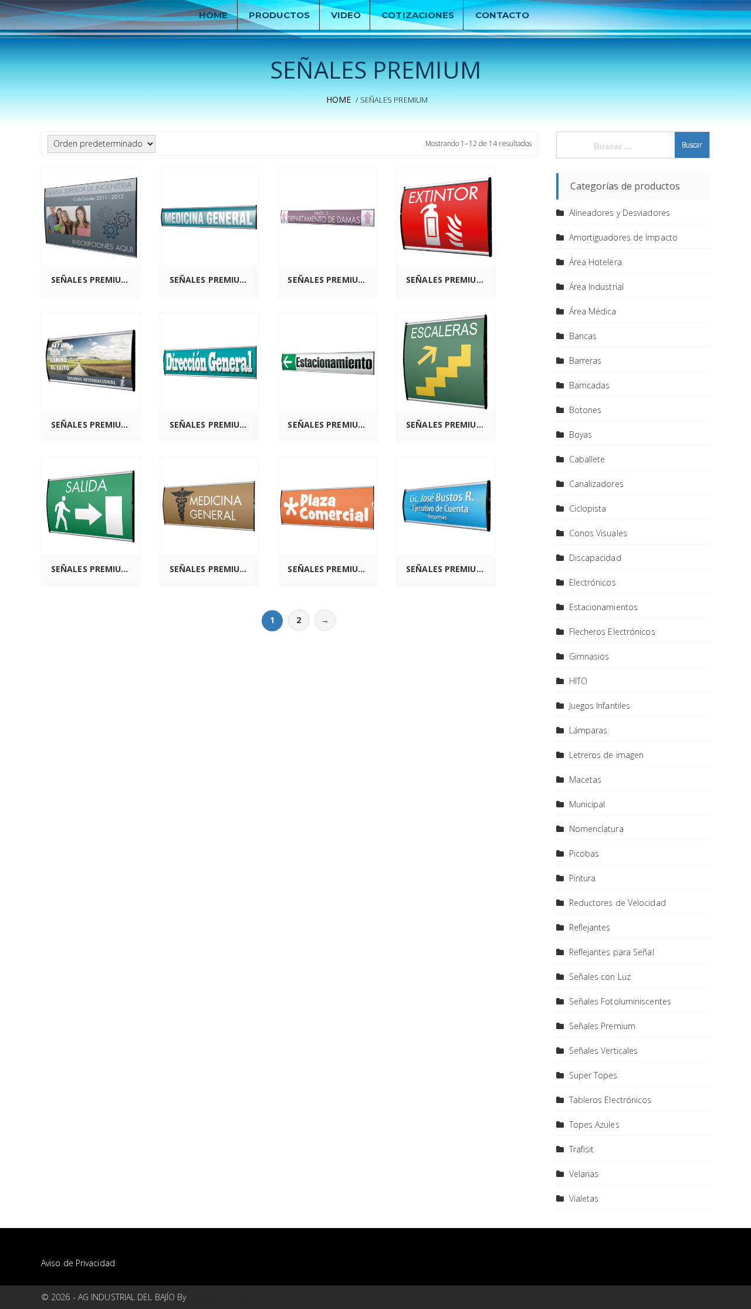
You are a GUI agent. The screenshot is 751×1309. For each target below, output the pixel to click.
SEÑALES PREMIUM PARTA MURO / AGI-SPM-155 (212, 425)
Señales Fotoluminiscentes (620, 1001)
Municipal (587, 804)
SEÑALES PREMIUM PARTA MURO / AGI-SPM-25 (330, 569)
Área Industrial (596, 286)
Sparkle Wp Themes (227, 1297)
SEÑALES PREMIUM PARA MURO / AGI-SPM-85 (212, 280)
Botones (585, 409)
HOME (213, 15)
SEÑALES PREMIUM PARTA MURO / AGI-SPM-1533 (94, 425)
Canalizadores (596, 483)
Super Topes (593, 1075)
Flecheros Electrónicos (612, 631)
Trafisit (581, 1149)
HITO (578, 680)
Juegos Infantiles (600, 705)
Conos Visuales (598, 533)
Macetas (585, 779)
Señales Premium (602, 1025)
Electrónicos (592, 582)
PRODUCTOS (279, 15)
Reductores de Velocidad (617, 902)
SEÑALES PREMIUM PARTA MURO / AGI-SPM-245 (212, 569)
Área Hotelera (595, 262)
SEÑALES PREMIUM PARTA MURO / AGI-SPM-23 (94, 569)
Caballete (587, 459)
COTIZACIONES (417, 15)
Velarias (584, 1173)
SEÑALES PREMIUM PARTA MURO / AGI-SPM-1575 (330, 425)
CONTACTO (502, 15)
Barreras (585, 360)
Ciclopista (588, 508)
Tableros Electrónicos (610, 1099)
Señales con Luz (600, 976)
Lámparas (588, 730)
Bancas (583, 335)
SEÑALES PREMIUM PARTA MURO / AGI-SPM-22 (449, 425)
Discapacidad (595, 557)
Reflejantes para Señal (611, 952)
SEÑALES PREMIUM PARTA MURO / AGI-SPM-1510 (330, 280)
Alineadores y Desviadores (620, 212)
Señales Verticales (603, 1050)
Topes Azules (594, 1124)
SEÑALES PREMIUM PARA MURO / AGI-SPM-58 (94, 280)
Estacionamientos (603, 607)
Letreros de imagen (606, 754)
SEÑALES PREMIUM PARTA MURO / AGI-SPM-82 (449, 569)
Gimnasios (589, 656)
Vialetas (584, 1198)
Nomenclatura (596, 828)
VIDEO (346, 15)
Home (338, 99)
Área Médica (593, 311)
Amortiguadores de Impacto (623, 237)
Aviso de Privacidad (78, 1263)
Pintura (582, 878)
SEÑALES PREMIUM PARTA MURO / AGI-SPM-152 (449, 280)
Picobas (584, 853)
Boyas (581, 434)
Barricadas (589, 385)
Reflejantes (590, 927)
